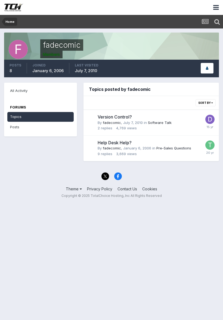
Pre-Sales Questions (173, 148)
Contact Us (127, 189)
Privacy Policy (99, 189)
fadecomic (112, 122)
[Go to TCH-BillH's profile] (210, 145)
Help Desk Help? (115, 142)
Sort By (204, 102)
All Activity (18, 90)
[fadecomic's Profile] (207, 68)
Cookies (149, 189)
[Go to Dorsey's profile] (210, 119)
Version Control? (115, 117)
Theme (73, 189)
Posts (14, 127)
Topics (15, 116)
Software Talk (160, 122)
